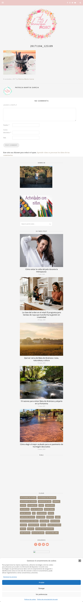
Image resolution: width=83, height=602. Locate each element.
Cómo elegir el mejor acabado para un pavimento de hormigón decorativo (41, 445)
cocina (23, 505)
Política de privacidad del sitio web (47, 599)
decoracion (25, 509)
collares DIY (32, 505)
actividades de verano (28, 501)
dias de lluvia (25, 513)
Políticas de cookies (30, 599)
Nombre (6, 125)
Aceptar (41, 582)
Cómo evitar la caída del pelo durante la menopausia (41, 270)
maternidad (44, 521)
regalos (30, 529)
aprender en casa (45, 501)
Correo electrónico (7, 131)
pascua (43, 525)
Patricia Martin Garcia (26, 79)
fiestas (51, 513)
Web (4, 138)
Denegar (41, 588)
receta (23, 529)
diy (34, 513)
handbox (50, 517)
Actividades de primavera (46, 497)
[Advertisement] (41, 473)
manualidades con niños (29, 521)
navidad (23, 525)
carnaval (56, 501)
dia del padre (49, 509)
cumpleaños (50, 505)
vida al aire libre (52, 532)
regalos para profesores (44, 529)
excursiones (42, 513)
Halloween (40, 517)
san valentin (25, 532)
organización (33, 525)
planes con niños (54, 525)
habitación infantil (27, 517)
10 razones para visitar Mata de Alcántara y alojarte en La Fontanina (41, 402)
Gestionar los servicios (10, 577)
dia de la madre (36, 509)
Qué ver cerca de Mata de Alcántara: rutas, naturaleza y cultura (41, 359)
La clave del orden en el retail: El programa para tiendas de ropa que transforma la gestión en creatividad (41, 314)
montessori (55, 521)
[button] (80, 561)
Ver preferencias (41, 594)
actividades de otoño (28, 497)
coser (41, 505)
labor (58, 517)
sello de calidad (38, 532)
